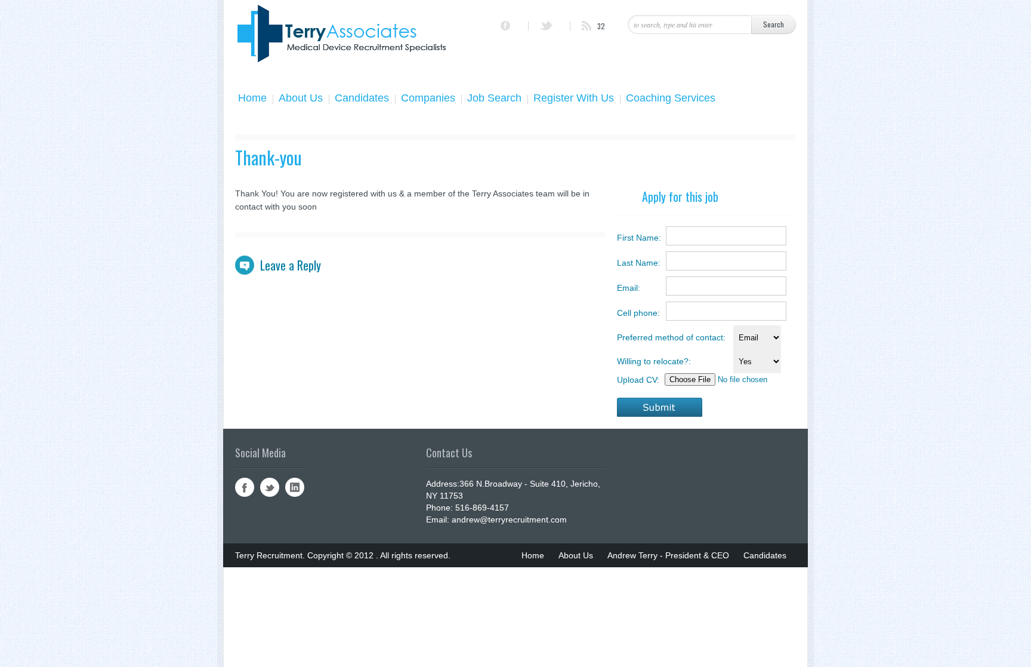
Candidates (362, 99)
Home (252, 99)
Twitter (269, 487)
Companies (428, 99)
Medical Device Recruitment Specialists (642, 603)
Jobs (545, 603)
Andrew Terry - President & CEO (668, 555)
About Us (301, 99)
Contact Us (699, 579)
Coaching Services (670, 99)
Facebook (244, 487)
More (740, 603)
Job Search (494, 99)
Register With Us (573, 99)
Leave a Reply (290, 265)
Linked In (294, 487)
